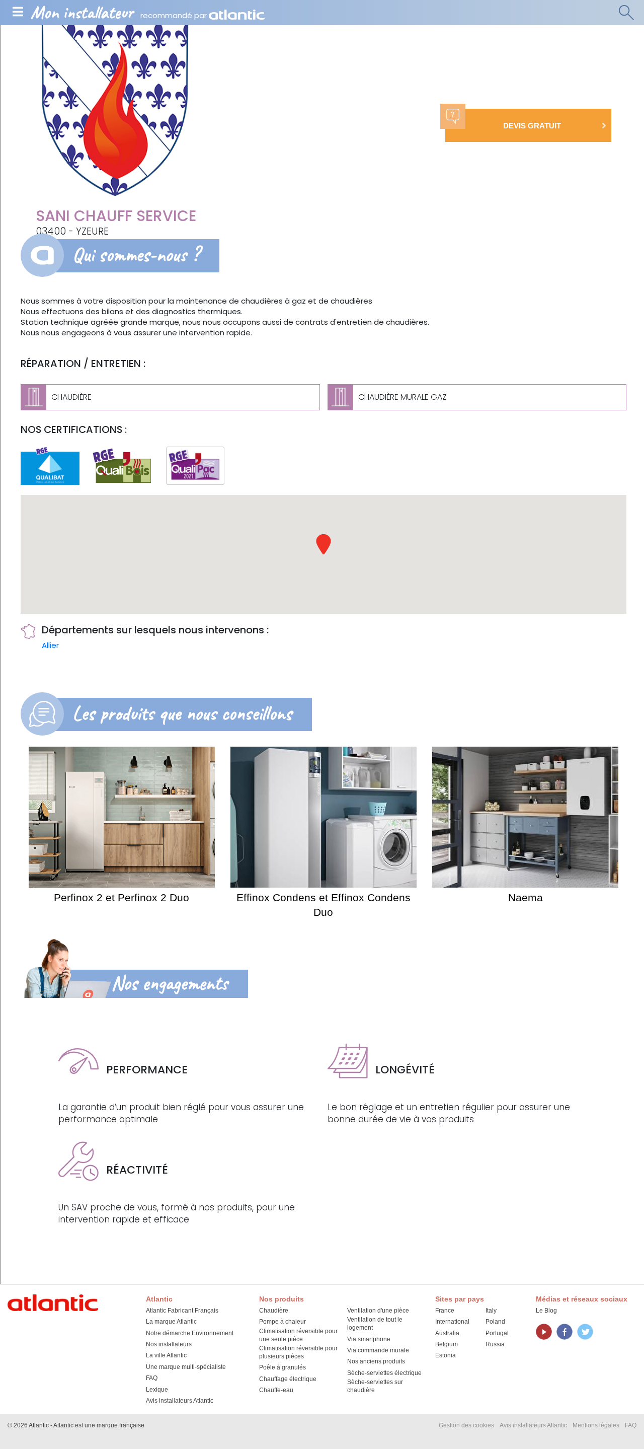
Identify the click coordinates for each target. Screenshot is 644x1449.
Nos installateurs (169, 1344)
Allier (50, 645)
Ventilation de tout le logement (375, 1323)
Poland (495, 1321)
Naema (525, 897)
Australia (447, 1333)
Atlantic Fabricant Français (182, 1310)
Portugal (497, 1333)
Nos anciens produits (376, 1361)
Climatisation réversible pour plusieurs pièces (298, 1352)
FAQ (151, 1378)
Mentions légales (596, 1425)
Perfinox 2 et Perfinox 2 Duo (121, 897)
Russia (495, 1344)
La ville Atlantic (166, 1355)
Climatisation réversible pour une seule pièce (298, 1335)
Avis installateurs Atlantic (179, 1400)
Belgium (446, 1344)
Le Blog (546, 1310)
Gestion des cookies (466, 1425)
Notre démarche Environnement (189, 1333)
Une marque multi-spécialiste (186, 1366)
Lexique (157, 1389)
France (444, 1310)
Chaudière (273, 1310)
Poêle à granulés (282, 1367)
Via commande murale (378, 1350)
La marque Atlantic (171, 1321)
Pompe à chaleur (282, 1321)
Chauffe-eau (276, 1390)
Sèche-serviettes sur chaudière (375, 1386)
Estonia (445, 1355)
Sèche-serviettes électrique (384, 1372)
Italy (491, 1310)
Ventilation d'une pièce (378, 1310)
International (452, 1321)
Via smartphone (368, 1339)
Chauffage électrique (287, 1379)
